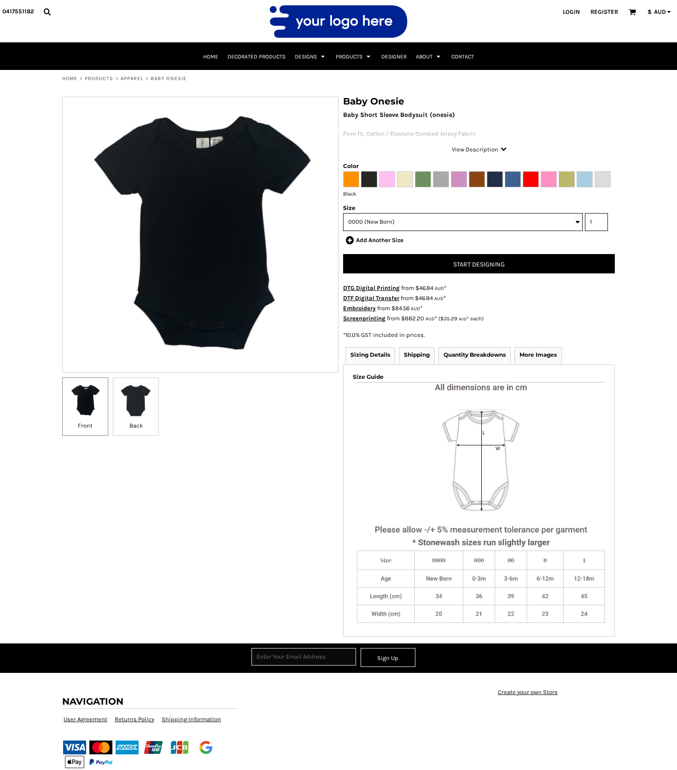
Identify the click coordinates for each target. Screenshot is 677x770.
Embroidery (359, 308)
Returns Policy (134, 719)
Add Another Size (379, 240)
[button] (47, 11)
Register (604, 11)
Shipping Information (191, 719)
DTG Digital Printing (371, 287)
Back (136, 425)
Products (99, 78)
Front (85, 425)
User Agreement (85, 719)
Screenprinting (364, 318)
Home (69, 78)
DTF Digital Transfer (371, 298)
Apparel (132, 78)
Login (571, 11)
